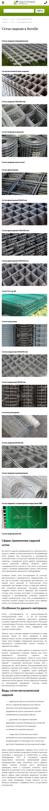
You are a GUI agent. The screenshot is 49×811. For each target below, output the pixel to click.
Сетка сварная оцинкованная (15, 473)
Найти (40, 10)
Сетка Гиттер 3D (9, 291)
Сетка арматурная (10, 170)
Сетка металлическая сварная (15, 71)
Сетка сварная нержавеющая (15, 41)
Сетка (12, 22)
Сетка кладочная (9, 321)
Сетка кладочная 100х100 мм (15, 352)
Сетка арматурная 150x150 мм (15, 261)
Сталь (12, 19)
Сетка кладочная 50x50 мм (14, 382)
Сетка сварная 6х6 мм (11, 534)
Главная (5, 19)
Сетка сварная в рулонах (13, 132)
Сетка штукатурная (10, 412)
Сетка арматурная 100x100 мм (15, 230)
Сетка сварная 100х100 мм (14, 101)
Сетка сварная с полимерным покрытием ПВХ (22, 503)
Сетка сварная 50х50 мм (12, 443)
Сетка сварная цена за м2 (13, 162)
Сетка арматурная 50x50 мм (14, 200)
